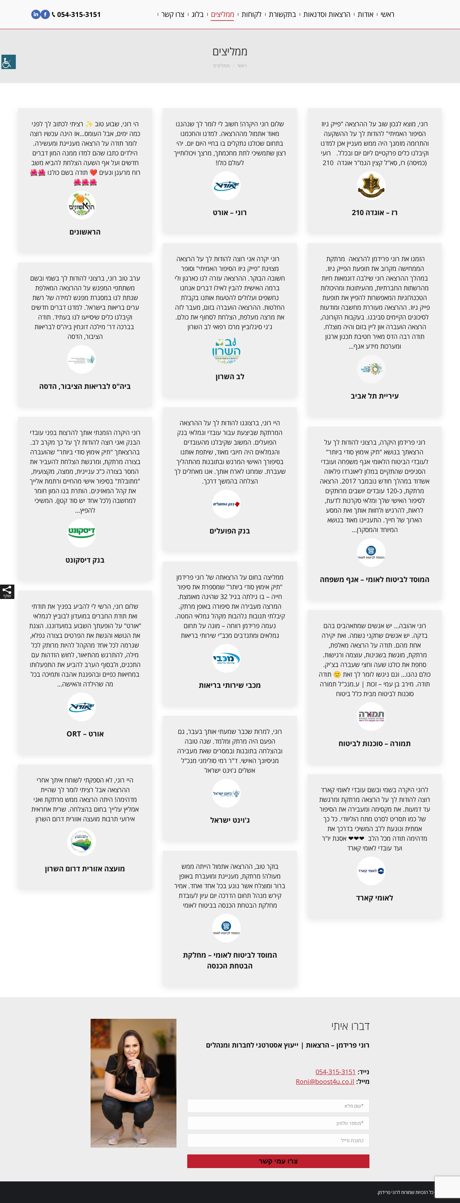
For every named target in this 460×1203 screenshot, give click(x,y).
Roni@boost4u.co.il (325, 1081)
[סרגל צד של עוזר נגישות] (8, 62)
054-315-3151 (336, 1071)
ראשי (242, 65)
